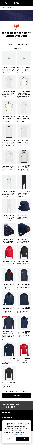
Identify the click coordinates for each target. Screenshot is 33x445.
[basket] (30, 3)
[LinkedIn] (15, 407)
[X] (9, 407)
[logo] (16, 3)
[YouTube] (12, 407)
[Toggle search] (6, 3)
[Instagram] (6, 407)
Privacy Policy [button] (17, 434)
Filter (10, 44)
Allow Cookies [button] (22, 439)
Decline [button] (9, 439)
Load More (16, 395)
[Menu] (3, 3)
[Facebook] (3, 407)
